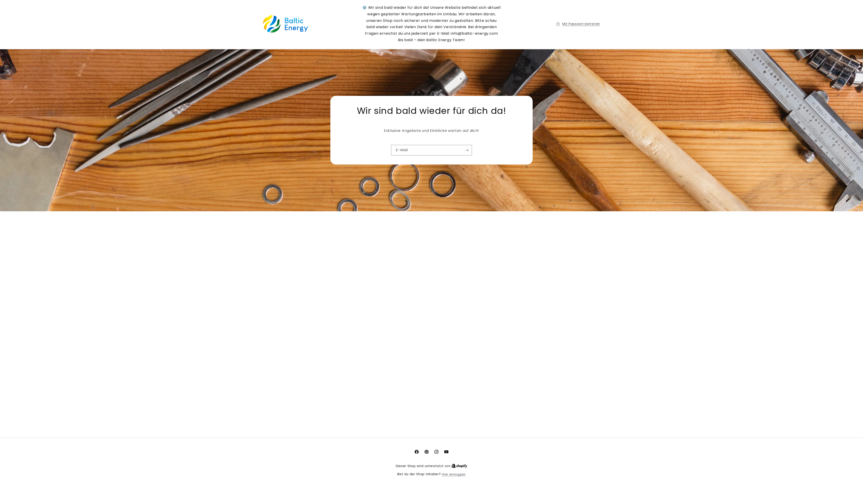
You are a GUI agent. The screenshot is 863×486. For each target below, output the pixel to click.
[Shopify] (459, 466)
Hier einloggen (454, 474)
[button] (578, 24)
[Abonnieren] (467, 150)
